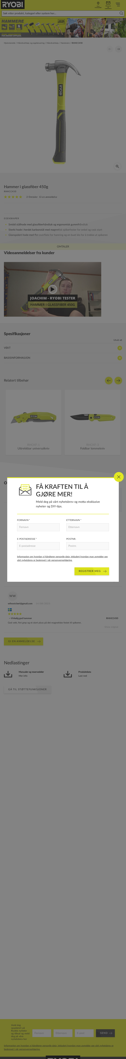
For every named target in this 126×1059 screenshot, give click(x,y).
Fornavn (23, 520)
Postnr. (71, 539)
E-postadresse (26, 539)
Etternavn (73, 520)
